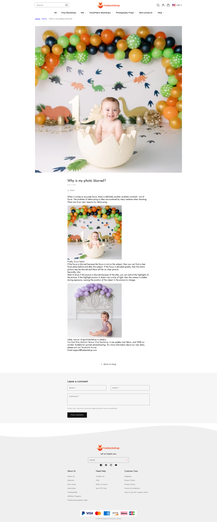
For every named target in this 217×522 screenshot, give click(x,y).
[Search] (66, 5)
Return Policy (129, 480)
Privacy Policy (129, 484)
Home (37, 19)
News (44, 19)
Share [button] (72, 190)
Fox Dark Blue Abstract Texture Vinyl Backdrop (87, 342)
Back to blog (110, 364)
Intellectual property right (77, 500)
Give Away (71, 484)
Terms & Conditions (132, 488)
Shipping (127, 476)
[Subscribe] (126, 459)
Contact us (100, 476)
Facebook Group (88, 347)
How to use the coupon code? (136, 492)
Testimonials (72, 492)
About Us (71, 476)
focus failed (79, 261)
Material (70, 480)
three (79, 202)
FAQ (97, 480)
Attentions (71, 488)
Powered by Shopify (115, 518)
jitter (79, 272)
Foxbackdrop (105, 518)
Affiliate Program (74, 496)
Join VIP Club (101, 488)
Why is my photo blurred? (60, 19)
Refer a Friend (101, 484)
